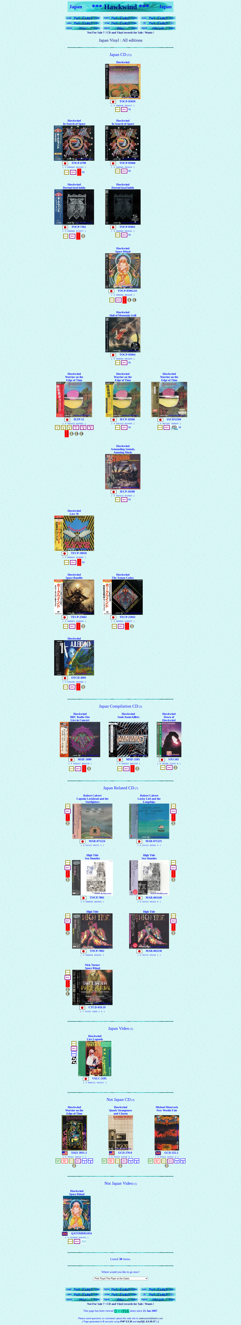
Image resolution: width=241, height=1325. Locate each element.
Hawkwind (120, 7)
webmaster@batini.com (151, 1318)
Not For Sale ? (95, 32)
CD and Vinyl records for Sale (125, 32)
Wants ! (149, 32)
